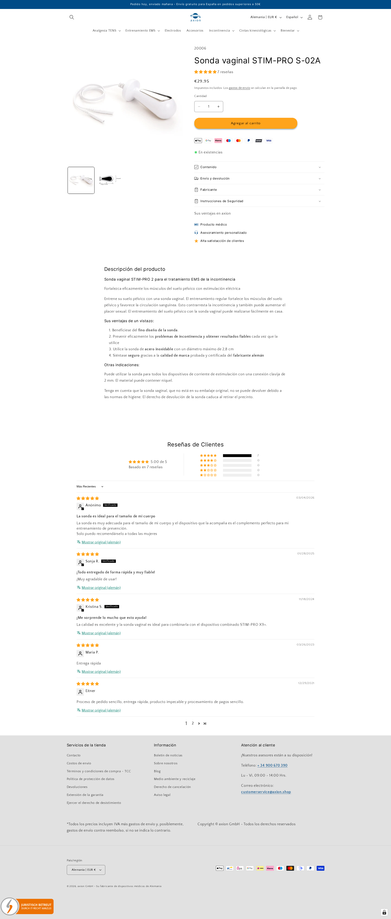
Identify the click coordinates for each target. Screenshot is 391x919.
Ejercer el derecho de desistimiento (94, 803)
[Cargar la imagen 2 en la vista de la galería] (110, 180)
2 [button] (193, 723)
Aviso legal (162, 795)
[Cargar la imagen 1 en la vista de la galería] (81, 180)
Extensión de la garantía (85, 795)
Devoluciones (77, 787)
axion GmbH (85, 886)
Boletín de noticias (168, 755)
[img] (88, 498)
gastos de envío (239, 88)
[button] (72, 17)
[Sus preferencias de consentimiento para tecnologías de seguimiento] (384, 912)
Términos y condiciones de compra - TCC (99, 771)
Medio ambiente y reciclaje (175, 779)
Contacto (74, 755)
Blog (157, 771)
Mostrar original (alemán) (101, 542)
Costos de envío (79, 763)
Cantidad (200, 96)
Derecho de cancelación (172, 787)
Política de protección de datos (90, 779)
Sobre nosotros (166, 763)
